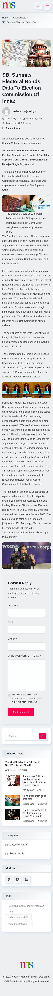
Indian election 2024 (19, 924)
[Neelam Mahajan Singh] (8, 5)
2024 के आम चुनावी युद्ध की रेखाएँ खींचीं (34, 797)
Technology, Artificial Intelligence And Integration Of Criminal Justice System (34, 780)
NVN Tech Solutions (15, 981)
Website (12, 639)
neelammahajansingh (24, 111)
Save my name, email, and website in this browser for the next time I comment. (27, 698)
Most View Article (19, 844)
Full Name (14, 605)
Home (5, 17)
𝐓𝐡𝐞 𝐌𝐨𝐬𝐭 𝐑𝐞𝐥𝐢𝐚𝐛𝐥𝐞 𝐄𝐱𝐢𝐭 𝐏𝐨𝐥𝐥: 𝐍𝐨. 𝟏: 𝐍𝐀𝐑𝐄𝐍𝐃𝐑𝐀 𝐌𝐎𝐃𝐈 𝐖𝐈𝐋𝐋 (22, 763)
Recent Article (18, 17)
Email (12, 622)
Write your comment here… (24, 656)
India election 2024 (18, 917)
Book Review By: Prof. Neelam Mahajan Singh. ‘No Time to (34, 813)
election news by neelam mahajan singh (26, 907)
